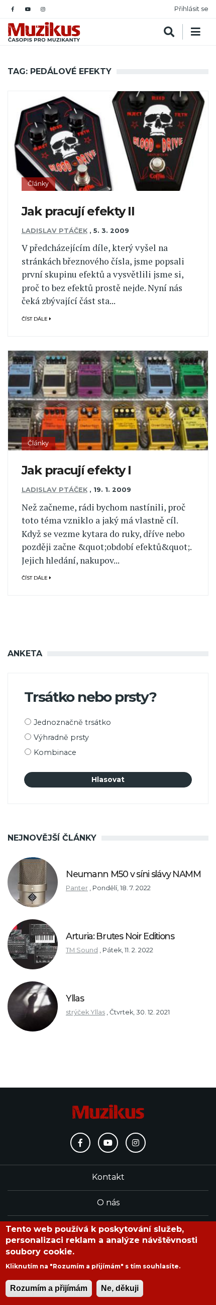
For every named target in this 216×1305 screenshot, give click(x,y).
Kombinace (55, 752)
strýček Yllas (85, 1012)
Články (38, 183)
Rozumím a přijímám (48, 1288)
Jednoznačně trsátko (72, 722)
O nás (108, 1202)
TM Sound (82, 950)
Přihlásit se (191, 9)
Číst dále (35, 319)
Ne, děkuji (120, 1288)
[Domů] (44, 32)
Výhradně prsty (61, 737)
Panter (77, 888)
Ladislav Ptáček (54, 230)
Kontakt (108, 1177)
